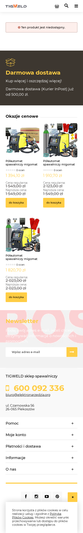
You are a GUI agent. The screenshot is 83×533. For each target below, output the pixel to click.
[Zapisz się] (71, 352)
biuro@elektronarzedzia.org (28, 395)
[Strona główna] (16, 6)
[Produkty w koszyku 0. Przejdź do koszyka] (57, 6)
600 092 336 (37, 388)
